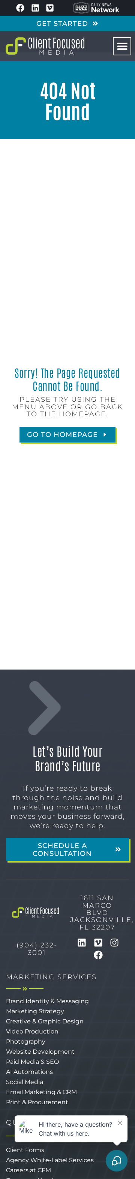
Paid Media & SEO (32, 1061)
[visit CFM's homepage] (35, 913)
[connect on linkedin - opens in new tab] (81, 942)
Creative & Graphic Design (45, 1021)
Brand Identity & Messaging (47, 1001)
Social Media (24, 1081)
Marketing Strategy (35, 1011)
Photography (25, 1041)
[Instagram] (114, 942)
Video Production (32, 1031)
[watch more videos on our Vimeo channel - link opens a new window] (50, 7)
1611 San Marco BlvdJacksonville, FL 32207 (102, 912)
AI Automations (29, 1071)
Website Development (40, 1051)
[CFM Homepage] (45, 46)
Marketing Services (51, 977)
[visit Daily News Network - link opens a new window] (96, 8)
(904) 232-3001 (36, 948)
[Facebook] (98, 955)
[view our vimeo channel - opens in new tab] (98, 942)
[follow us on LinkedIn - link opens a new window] (35, 7)
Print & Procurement (37, 1102)
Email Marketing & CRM (41, 1092)
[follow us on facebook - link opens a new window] (20, 7)
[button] (122, 46)
